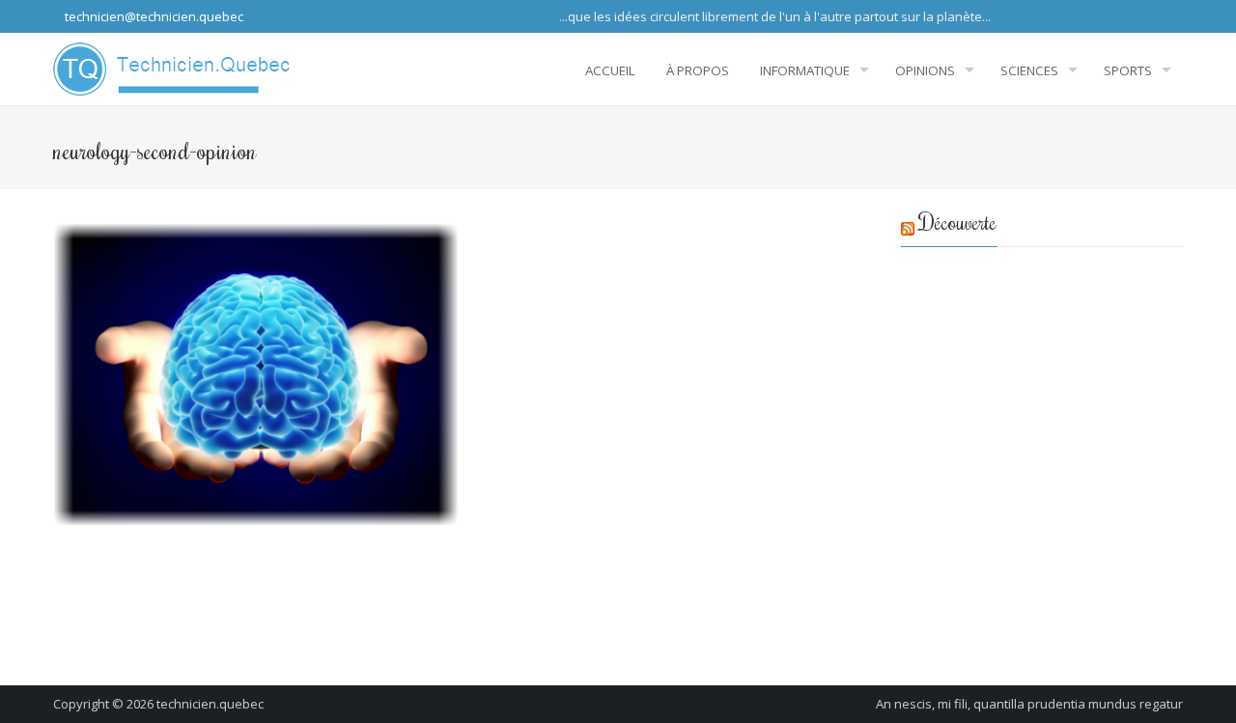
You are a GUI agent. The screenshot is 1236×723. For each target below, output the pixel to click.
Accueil (610, 70)
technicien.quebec (210, 703)
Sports (1128, 70)
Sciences (1029, 70)
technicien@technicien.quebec (152, 16)
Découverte (958, 222)
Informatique (805, 70)
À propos (697, 70)
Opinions (925, 70)
